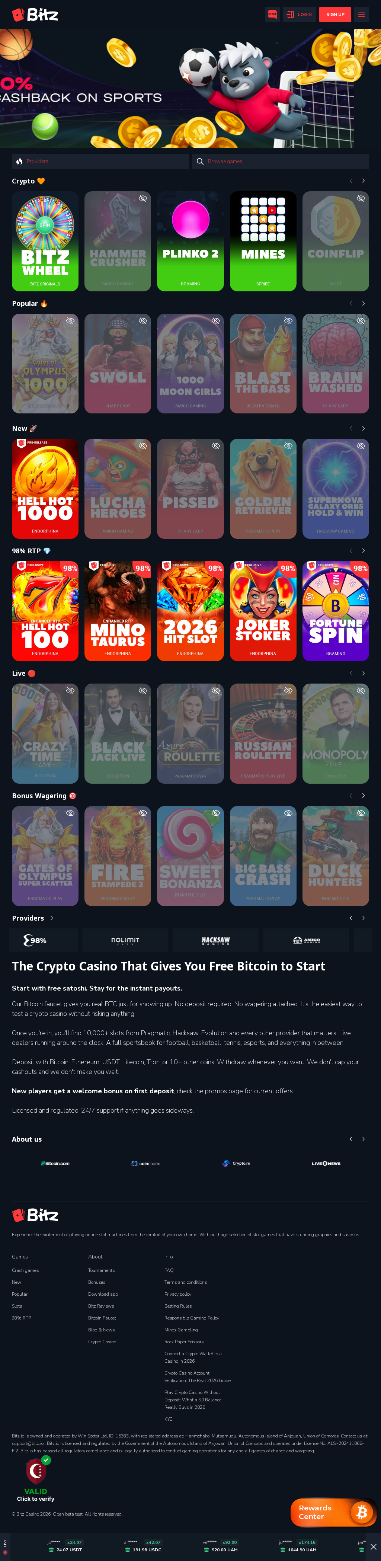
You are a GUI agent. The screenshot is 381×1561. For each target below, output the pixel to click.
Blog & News (101, 1330)
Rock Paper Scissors (184, 1342)
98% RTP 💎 (31, 550)
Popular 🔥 (30, 303)
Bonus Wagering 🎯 (44, 795)
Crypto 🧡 (28, 180)
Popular (20, 1294)
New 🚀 (24, 428)
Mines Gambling (181, 1330)
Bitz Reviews (101, 1306)
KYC (168, 1419)
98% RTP (21, 1318)
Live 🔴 (24, 673)
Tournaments (101, 1270)
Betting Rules (178, 1306)
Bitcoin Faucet (102, 1318)
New (16, 1282)
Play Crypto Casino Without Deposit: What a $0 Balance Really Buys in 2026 (192, 1399)
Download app (103, 1294)
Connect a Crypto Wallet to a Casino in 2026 (193, 1357)
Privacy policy (177, 1294)
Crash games (25, 1270)
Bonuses (96, 1282)
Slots (17, 1306)
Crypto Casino (102, 1342)
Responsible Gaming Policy (191, 1318)
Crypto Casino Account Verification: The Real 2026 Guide (197, 1377)
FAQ (169, 1270)
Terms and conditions (185, 1282)
